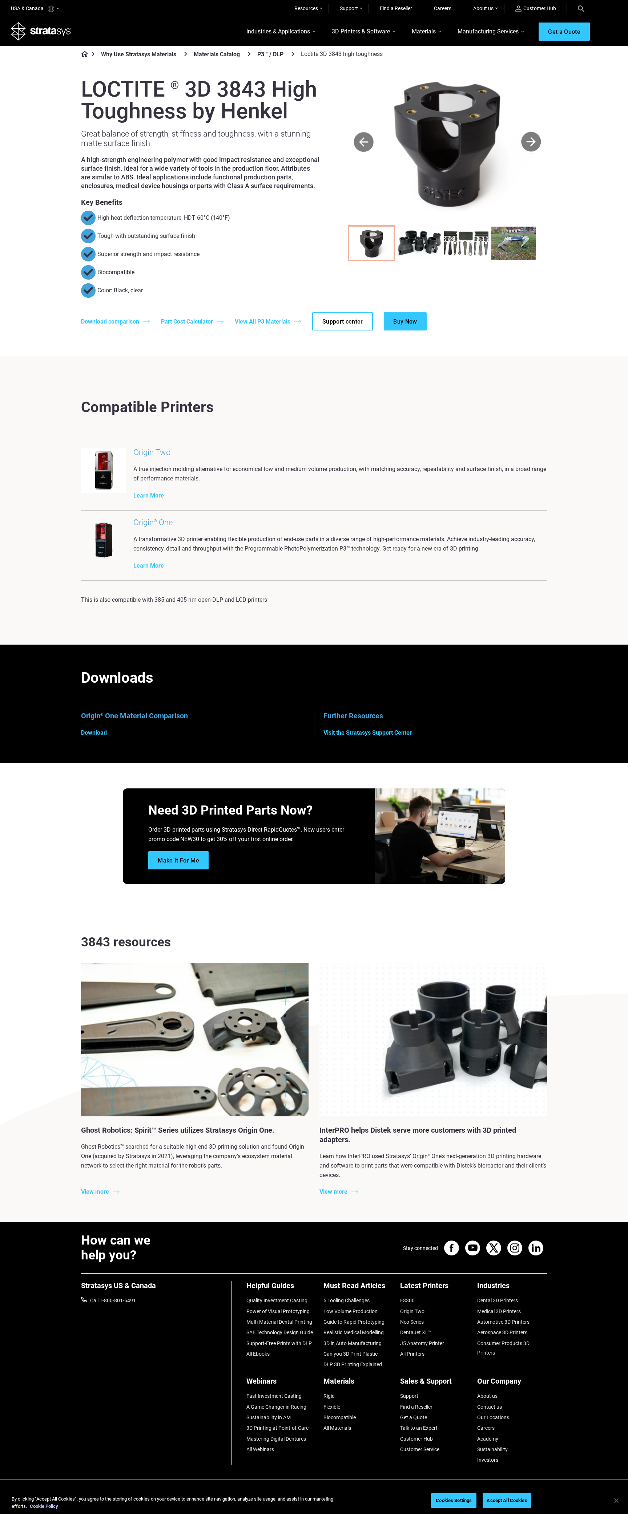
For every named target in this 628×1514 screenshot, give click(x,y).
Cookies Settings (454, 1500)
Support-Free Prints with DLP (279, 1343)
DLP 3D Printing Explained (352, 1364)
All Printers (412, 1354)
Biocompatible (339, 1417)
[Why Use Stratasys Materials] (186, 53)
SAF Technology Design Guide (279, 1332)
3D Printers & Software (361, 31)
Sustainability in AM (268, 1417)
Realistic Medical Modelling (353, 1332)
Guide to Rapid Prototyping (354, 1322)
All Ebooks (258, 1354)
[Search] (581, 8)
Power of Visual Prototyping (278, 1311)
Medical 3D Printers (499, 1311)
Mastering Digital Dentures (276, 1439)
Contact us (489, 1407)
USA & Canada (28, 8)
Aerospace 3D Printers (502, 1332)
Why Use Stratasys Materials (138, 54)
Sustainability (492, 1449)
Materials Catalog (217, 54)
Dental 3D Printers (497, 1300)
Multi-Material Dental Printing (279, 1322)
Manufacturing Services (488, 31)
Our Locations (493, 1417)
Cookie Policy (44, 1506)
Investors (487, 1460)
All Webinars (260, 1449)
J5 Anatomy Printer (422, 1343)
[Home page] (82, 54)
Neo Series (412, 1322)
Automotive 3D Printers (503, 1322)
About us (483, 8)
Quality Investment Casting (276, 1300)
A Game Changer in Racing (276, 1407)
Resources (306, 8)
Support (349, 8)
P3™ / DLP (270, 54)
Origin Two (412, 1311)
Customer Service (419, 1449)
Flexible (331, 1407)
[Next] (531, 142)
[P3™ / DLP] (293, 53)
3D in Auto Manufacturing (352, 1343)
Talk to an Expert (419, 1428)
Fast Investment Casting (274, 1396)
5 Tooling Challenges (346, 1300)
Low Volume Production (350, 1311)
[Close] (616, 1501)
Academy (487, 1439)
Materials (424, 31)
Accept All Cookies (507, 1500)
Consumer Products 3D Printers (503, 1348)
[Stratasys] (41, 31)
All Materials (337, 1428)
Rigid (329, 1396)
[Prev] (364, 142)
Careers (442, 8)
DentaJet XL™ (415, 1332)
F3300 (407, 1300)
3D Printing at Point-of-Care (277, 1428)
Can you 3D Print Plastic (350, 1354)
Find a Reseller (396, 8)
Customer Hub (539, 8)
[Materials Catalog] (249, 53)
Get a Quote (413, 1417)
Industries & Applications (278, 31)
